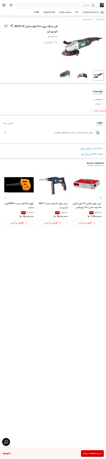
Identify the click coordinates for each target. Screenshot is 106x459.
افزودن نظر (8, 123)
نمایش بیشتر (100, 110)
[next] (5, 197)
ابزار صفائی (100, 19)
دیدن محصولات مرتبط (92, 453)
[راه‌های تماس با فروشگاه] (6, 442)
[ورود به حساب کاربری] (11, 5)
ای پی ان (48, 41)
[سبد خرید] (4, 5)
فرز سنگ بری (87, 153)
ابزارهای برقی (87, 19)
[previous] (100, 197)
